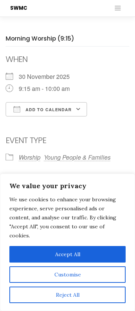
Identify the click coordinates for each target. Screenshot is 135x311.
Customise (67, 274)
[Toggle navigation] (118, 8)
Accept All (67, 254)
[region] (67, 242)
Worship (29, 157)
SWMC (18, 8)
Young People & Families (77, 157)
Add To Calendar (48, 109)
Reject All (68, 294)
